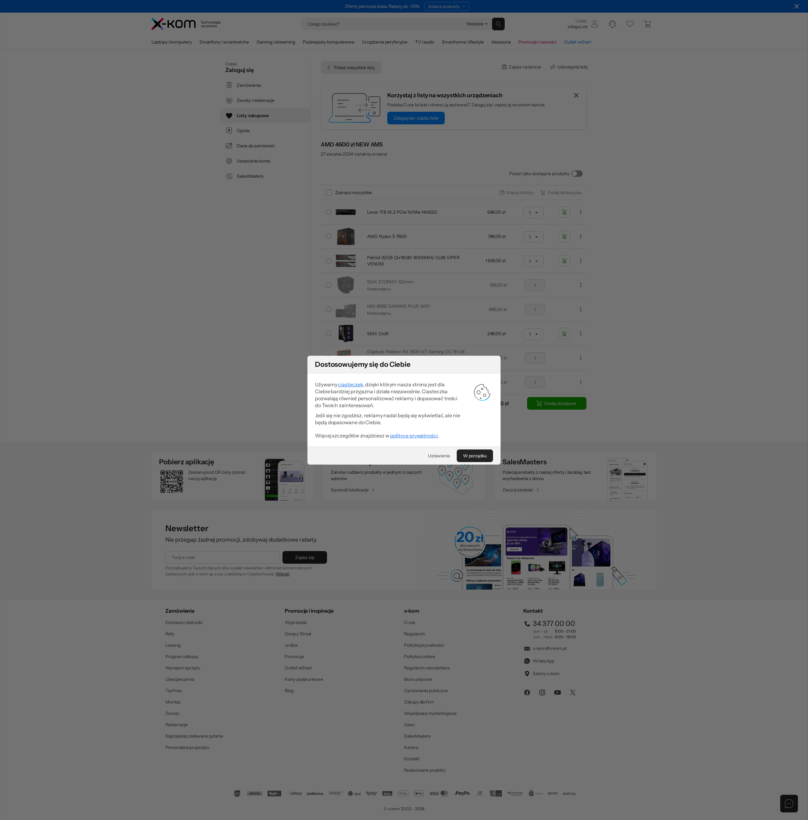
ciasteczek (350, 384)
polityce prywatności (414, 435)
